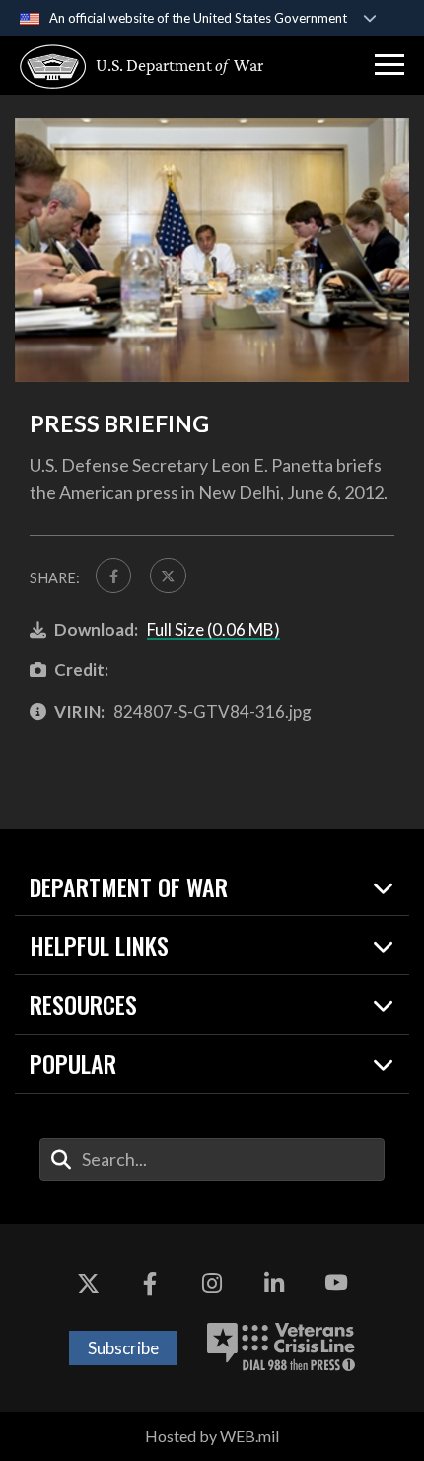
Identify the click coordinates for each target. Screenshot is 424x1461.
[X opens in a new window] (87, 1283)
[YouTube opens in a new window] (336, 1283)
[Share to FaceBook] (113, 575)
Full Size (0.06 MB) (213, 629)
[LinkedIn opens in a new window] (274, 1283)
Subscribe (123, 1348)
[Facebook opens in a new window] (150, 1283)
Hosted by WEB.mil (212, 1435)
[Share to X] (167, 575)
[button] (389, 65)
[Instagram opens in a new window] (212, 1283)
